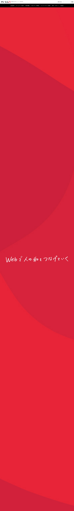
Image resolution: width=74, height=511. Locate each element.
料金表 (62, 5)
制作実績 (27, 5)
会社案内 (12, 5)
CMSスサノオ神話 (35, 5)
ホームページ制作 (20, 5)
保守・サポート (55, 5)
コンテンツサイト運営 (45, 5)
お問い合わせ (60, 1)
